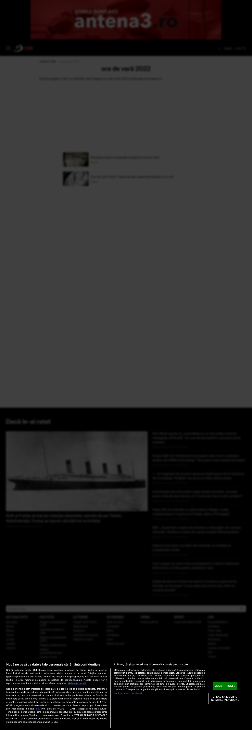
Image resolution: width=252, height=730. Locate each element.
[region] (126, 694)
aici (37, 708)
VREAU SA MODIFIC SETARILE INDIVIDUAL (225, 698)
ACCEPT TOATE (225, 686)
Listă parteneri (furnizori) (128, 693)
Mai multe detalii (77, 683)
